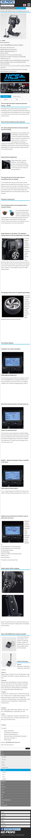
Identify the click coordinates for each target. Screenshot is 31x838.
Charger (3, 792)
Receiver (3, 781)
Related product (16, 96)
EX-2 (4, 776)
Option (3, 764)
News (2, 812)
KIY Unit (4, 759)
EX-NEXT (4, 757)
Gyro (2, 794)
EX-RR (4, 770)
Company (3, 826)
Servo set (3, 786)
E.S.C (2, 789)
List (2, 751)
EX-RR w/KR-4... (21, 8)
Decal (2, 802)
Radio (13, 8)
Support (6, 99)
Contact (3, 823)
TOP (2, 8)
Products (3, 815)
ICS (2, 797)
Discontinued (4, 805)
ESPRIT (4, 779)
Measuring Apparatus (6, 799)
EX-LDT (4, 772)
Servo (2, 784)
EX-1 (4, 774)
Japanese (24, 6)
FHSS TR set (5, 767)
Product (8, 8)
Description (5, 96)
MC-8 (3, 762)
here (15, 71)
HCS (2, 60)
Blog (17, 99)
